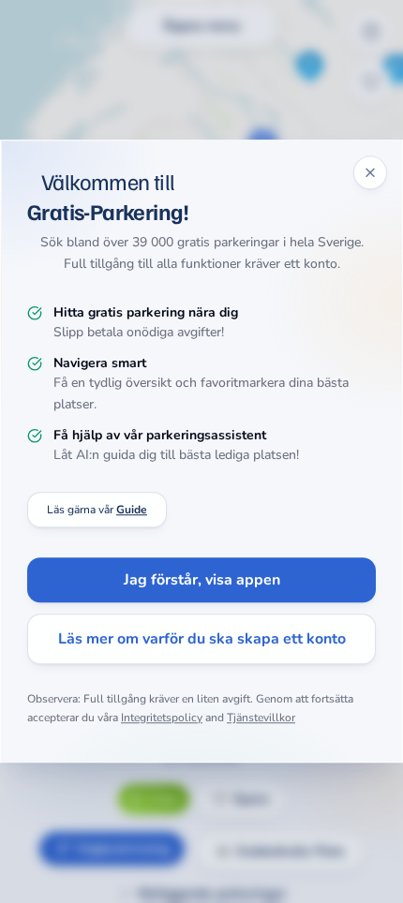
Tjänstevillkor (261, 717)
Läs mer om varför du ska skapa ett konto (202, 639)
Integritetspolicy (161, 717)
